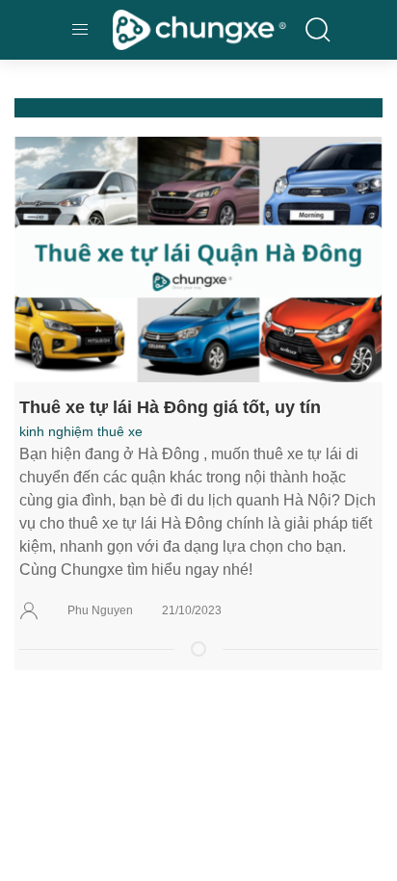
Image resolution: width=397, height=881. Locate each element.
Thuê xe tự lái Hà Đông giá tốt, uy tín (170, 407)
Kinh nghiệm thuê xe (81, 431)
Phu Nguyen (100, 610)
